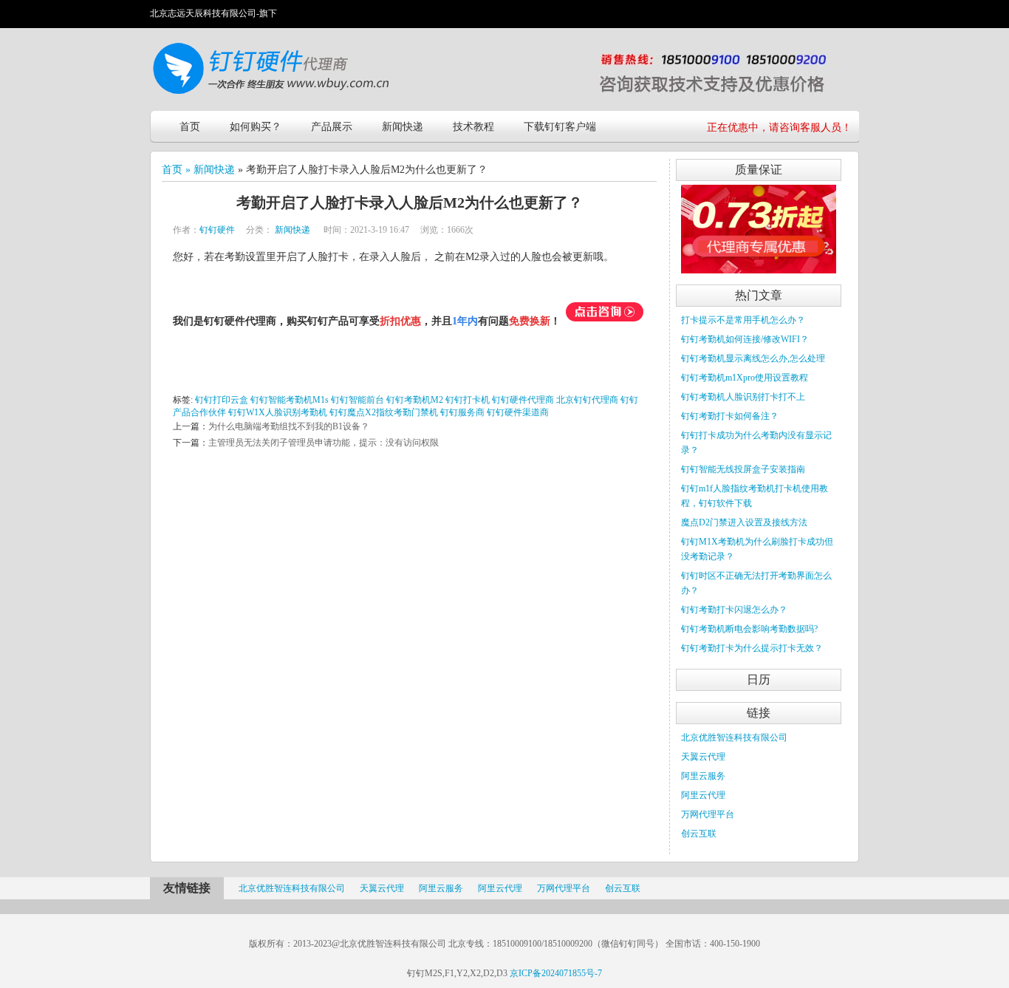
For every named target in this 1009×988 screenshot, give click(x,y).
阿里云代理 (703, 795)
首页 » (178, 169)
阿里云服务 (703, 776)
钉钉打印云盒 (221, 400)
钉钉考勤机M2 (414, 400)
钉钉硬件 (217, 230)
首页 (189, 126)
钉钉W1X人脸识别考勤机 (277, 412)
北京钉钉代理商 (587, 400)
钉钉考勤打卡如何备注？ (730, 416)
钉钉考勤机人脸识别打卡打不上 (743, 397)
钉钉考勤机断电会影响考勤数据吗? (749, 629)
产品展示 (331, 126)
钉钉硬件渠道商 (518, 412)
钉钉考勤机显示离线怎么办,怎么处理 (753, 358)
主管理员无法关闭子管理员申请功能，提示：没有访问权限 (323, 442)
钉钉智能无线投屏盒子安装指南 (743, 469)
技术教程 (473, 126)
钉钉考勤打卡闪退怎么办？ (734, 609)
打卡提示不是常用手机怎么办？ (743, 320)
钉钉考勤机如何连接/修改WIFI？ (745, 339)
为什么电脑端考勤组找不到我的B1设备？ (288, 426)
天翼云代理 (703, 757)
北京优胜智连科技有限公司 (734, 737)
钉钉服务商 (462, 412)
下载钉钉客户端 (560, 126)
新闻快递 (402, 126)
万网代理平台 (707, 814)
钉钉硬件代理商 (523, 400)
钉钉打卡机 (467, 400)
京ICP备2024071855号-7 (556, 973)
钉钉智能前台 (357, 400)
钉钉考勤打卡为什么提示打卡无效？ (752, 648)
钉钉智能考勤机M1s (289, 400)
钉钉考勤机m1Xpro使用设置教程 (744, 377)
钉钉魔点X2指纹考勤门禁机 (383, 412)
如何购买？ (255, 126)
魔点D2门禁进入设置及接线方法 (744, 522)
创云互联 (698, 833)
